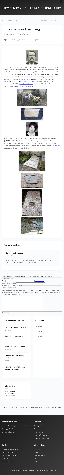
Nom (4, 281)
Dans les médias (7, 461)
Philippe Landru (27, 40)
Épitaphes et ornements (42, 438)
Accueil (4, 21)
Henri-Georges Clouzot (26, 81)
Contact (36, 452)
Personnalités (38, 432)
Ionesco (57, 145)
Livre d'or (5, 458)
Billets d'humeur (7, 452)
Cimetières (37, 429)
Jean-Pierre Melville (26, 84)
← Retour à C (40, 326)
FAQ (35, 458)
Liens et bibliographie (9, 455)
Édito (35, 461)
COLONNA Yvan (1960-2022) (15, 346)
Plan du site (40, 331)
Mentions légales (39, 455)
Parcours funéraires (40, 435)
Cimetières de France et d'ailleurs (32, 8)
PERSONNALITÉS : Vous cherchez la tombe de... (22, 21)
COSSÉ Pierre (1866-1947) (14, 337)
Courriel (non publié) (9, 283)
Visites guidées (38, 426)
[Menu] (60, 1)
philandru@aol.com (8, 432)
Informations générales (10, 449)
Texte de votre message (10, 288)
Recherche (39, 336)
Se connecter (39, 281)
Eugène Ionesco (32, 74)
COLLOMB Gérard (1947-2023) (15, 327)
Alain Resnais (19, 86)
